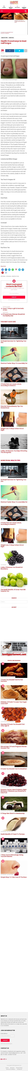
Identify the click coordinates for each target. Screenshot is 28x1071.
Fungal (4, 276)
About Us (12, 1067)
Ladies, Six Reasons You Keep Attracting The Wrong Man (14, 451)
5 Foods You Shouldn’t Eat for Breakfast (14, 769)
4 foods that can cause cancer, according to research (11, 384)
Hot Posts (17, 7)
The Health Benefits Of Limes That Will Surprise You (13, 590)
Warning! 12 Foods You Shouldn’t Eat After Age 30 (12, 725)
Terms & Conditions (10, 1069)
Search (25, 11)
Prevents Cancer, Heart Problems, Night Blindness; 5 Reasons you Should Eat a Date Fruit (14, 791)
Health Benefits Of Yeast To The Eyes (13, 834)
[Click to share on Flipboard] (16, 269)
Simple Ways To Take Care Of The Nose (14, 877)
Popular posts (11, 8)
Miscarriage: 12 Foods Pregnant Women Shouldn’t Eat (14, 747)
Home (7, 1067)
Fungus (9, 276)
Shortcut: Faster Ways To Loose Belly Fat (14, 363)
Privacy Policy (19, 1067)
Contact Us (19, 1069)
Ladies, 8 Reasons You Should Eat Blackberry (12, 568)
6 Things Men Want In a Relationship (12, 813)
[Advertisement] (7, 25)
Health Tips (4, 37)
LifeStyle (11, 37)
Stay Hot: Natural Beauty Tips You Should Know (12, 407)
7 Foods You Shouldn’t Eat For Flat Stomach (7, 33)
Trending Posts (24, 8)
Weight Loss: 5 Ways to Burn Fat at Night (12, 429)
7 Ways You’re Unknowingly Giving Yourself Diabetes (12, 855)
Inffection (16, 276)
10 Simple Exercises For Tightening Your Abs (13, 341)
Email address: (4, 1033)
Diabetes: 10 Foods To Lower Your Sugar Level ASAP (20, 21)
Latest (4, 7)
